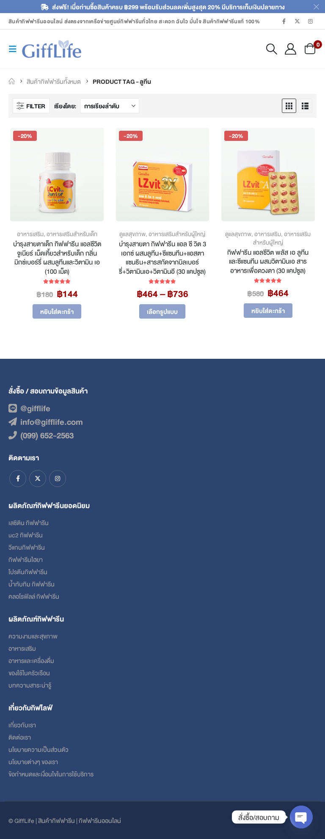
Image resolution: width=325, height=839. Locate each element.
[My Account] (290, 49)
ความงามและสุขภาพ (33, 636)
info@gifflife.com (51, 421)
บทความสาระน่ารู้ (29, 685)
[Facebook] (283, 21)
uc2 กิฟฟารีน (25, 534)
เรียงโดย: (65, 105)
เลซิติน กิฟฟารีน (28, 522)
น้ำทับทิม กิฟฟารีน (31, 584)
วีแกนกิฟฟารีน (26, 547)
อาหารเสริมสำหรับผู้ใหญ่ (177, 233)
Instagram (57, 478)
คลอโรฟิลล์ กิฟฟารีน (33, 596)
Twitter (37, 478)
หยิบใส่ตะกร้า (57, 311)
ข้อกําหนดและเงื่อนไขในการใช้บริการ (51, 773)
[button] (15, 48)
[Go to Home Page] (11, 81)
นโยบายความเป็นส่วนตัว (38, 749)
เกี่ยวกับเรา (22, 724)
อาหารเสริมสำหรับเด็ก (72, 233)
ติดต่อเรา (19, 737)
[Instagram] (310, 21)
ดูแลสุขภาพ (132, 233)
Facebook (17, 478)
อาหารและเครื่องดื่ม (31, 660)
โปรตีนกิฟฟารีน (27, 571)
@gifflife (35, 408)
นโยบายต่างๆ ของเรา (33, 761)
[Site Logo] (51, 49)
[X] (297, 21)
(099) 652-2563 (47, 435)
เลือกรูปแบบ (162, 311)
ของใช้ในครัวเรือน (29, 672)
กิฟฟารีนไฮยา (25, 559)
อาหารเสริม (30, 233)
